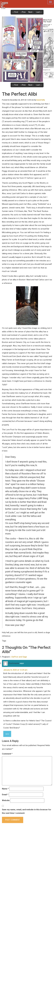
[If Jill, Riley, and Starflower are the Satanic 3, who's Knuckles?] (21, 49)
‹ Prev (23, 12)
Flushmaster (13, 663)
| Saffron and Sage (19, 657)
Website (6, 800)
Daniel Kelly (40, 100)
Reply (7, 734)
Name (5, 789)
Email (5, 794)
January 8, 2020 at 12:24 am (15, 670)
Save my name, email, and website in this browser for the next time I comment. (26, 811)
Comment (7, 754)
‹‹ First (15, 12)
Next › (30, 12)
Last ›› (39, 12)
